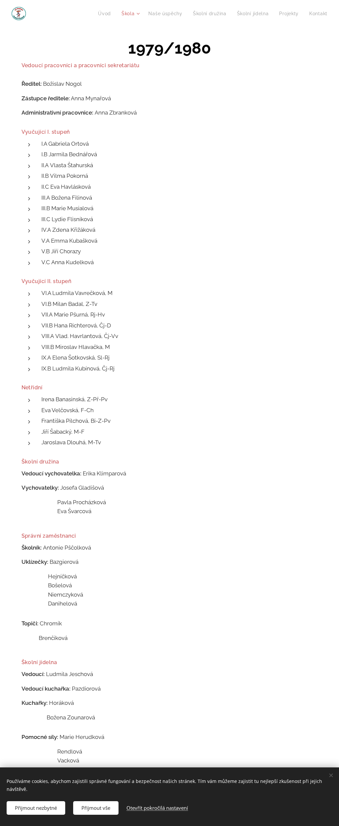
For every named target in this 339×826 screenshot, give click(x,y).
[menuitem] (106, 13)
